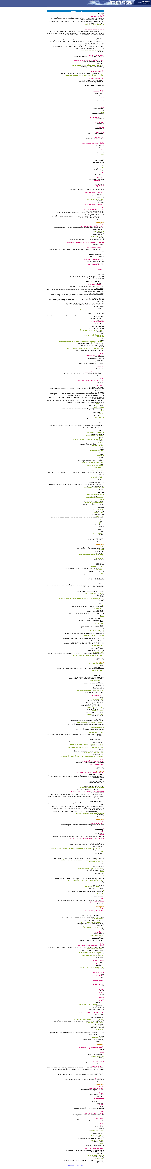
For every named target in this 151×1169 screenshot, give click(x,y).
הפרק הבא (80, 1165)
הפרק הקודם (71, 1165)
